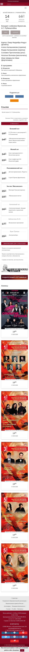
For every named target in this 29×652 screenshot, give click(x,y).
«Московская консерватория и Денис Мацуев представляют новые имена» (17, 140)
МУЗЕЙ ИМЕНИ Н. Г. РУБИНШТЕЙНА (14, 12)
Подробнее (16, 650)
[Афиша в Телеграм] (14, 641)
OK (22, 650)
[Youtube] (23, 633)
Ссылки (8, 609)
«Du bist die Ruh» (13, 235)
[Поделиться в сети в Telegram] (19, 96)
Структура (14, 598)
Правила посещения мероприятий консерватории (11, 249)
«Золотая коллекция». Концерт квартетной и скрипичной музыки (17, 210)
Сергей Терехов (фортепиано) (17, 177)
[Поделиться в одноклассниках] (14, 100)
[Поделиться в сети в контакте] (9, 96)
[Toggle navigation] (25, 8)
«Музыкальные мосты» (15, 195)
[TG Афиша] (14, 633)
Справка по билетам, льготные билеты (12, 259)
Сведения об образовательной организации (14, 601)
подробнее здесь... (23, 120)
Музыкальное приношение (16, 222)
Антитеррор (7, 606)
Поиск (5, 32)
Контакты (20, 609)
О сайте (14, 609)
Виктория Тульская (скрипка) (17, 190)
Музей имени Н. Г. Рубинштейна (11, 112)
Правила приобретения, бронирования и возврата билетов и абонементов (13, 255)
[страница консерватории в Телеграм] (6, 633)
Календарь (15, 32)
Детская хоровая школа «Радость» (18, 172)
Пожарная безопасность (18, 606)
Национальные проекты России (14, 603)
